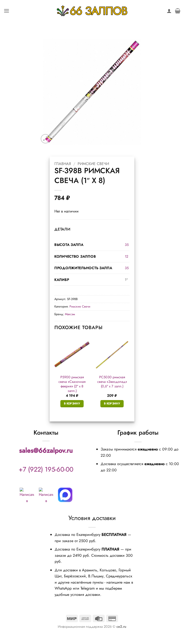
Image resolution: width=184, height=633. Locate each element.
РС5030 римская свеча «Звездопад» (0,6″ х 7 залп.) (112, 381)
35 (127, 244)
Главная (62, 163)
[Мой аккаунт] (169, 11)
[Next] (129, 376)
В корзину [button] (72, 403)
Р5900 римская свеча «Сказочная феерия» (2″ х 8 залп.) (72, 384)
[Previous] (54, 376)
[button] (6, 11)
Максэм (70, 314)
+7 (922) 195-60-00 (46, 469)
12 (126, 256)
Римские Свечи (93, 163)
